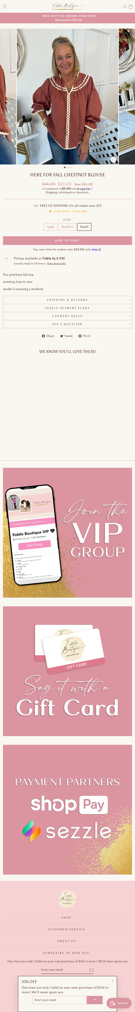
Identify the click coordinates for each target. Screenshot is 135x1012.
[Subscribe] (91, 970)
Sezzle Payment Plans (67, 308)
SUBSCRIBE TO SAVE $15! (66, 953)
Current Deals (67, 316)
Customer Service (66, 929)
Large (50, 227)
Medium (67, 227)
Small (84, 227)
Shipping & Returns (67, 300)
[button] (67, 188)
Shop (67, 917)
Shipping (51, 192)
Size (67, 219)
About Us (66, 941)
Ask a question (67, 324)
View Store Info (56, 263)
